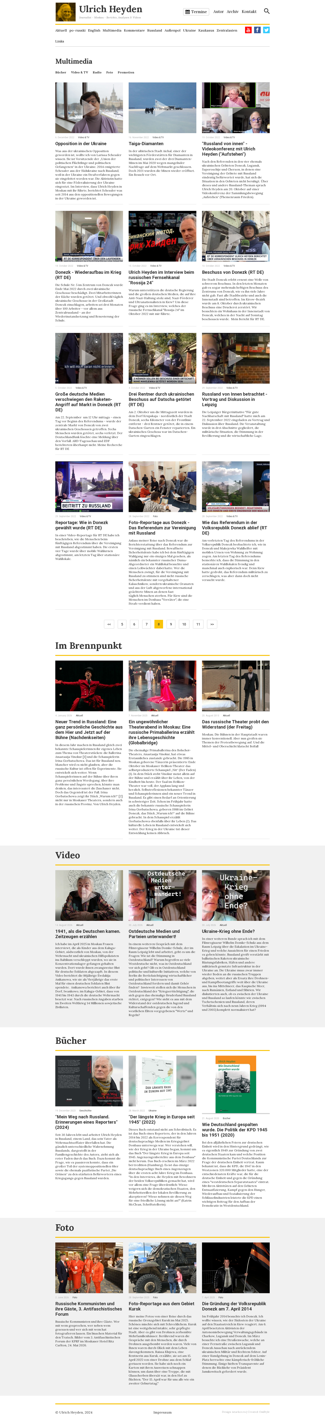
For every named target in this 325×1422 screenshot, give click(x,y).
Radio (97, 72)
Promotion (126, 72)
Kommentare (134, 30)
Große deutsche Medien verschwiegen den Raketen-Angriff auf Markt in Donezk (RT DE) (88, 402)
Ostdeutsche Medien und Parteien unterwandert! (154, 934)
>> (212, 624)
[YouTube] (248, 30)
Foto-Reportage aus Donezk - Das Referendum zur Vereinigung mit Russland (162, 528)
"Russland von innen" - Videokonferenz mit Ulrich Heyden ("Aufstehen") (228, 149)
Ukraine (189, 30)
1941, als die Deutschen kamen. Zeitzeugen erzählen (87, 934)
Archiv (233, 11)
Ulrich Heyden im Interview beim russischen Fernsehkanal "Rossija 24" (161, 277)
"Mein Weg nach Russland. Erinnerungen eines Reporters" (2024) (86, 1122)
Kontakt (249, 11)
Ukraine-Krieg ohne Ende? (228, 931)
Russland (154, 30)
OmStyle (264, 1412)
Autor (218, 11)
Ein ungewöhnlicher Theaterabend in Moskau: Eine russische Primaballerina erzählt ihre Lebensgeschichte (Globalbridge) (161, 732)
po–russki (77, 30)
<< (109, 624)
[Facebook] (257, 30)
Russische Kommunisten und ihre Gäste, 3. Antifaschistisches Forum (88, 1309)
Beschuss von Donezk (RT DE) (233, 272)
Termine (199, 11)
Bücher (60, 72)
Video (67, 855)
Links (59, 41)
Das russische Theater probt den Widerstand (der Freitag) (235, 724)
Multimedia (112, 30)
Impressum (162, 1412)
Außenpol (173, 30)
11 (198, 624)
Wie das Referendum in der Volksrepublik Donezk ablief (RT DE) (234, 528)
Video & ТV (79, 72)
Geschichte (85, 1110)
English (94, 30)
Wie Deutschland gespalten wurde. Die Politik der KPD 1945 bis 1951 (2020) (234, 1130)
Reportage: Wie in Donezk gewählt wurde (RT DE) (81, 525)
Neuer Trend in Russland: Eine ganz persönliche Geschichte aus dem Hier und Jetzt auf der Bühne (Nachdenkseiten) (89, 729)
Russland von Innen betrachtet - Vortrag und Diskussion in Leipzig (234, 399)
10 (184, 624)
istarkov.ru (239, 1412)
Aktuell (61, 30)
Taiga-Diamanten (146, 143)
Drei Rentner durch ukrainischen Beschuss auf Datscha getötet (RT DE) (161, 399)
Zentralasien (227, 30)
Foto (109, 72)
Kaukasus (206, 30)
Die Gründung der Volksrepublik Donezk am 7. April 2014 (234, 1306)
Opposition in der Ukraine (80, 143)
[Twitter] (266, 30)
